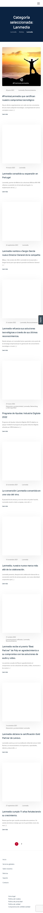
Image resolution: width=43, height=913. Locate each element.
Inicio (4, 860)
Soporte (5, 878)
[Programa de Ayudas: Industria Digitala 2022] (21, 380)
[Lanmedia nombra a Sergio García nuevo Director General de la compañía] (21, 221)
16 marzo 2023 (10, 168)
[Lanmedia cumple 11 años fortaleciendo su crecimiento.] (21, 782)
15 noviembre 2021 (12, 560)
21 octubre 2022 (11, 322)
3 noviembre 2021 (11, 726)
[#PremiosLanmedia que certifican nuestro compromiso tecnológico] (21, 66)
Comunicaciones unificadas (14, 639)
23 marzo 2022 (10, 404)
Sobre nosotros (7, 869)
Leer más (5, 114)
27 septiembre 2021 (12, 806)
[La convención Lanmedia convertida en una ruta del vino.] (21, 461)
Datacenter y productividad (14, 406)
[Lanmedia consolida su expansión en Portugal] (21, 144)
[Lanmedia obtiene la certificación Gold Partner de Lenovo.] (21, 702)
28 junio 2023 (10, 90)
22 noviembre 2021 (12, 485)
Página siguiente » (26, 844)
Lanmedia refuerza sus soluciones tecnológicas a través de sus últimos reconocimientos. (19, 332)
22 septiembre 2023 (12, 245)
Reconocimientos (30, 90)
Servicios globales (8, 864)
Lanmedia (21, 90)
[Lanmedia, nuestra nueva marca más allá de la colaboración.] (21, 536)
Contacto (6, 883)
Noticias (5, 873)
